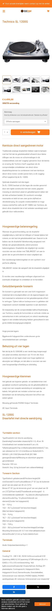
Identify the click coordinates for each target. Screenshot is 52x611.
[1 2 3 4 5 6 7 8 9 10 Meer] (6, 132)
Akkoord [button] (42, 604)
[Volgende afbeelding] (46, 51)
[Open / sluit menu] (4, 11)
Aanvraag (8, 112)
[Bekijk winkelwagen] (48, 11)
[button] (6, 80)
